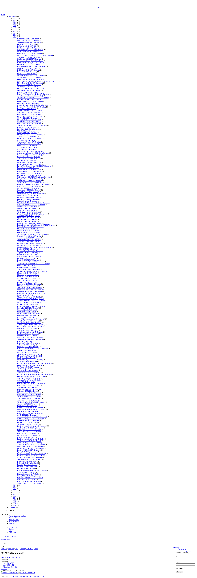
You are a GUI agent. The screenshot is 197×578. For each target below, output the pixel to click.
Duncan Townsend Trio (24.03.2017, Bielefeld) (32, 348)
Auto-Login (180, 568)
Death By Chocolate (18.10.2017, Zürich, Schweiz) (34, 184)
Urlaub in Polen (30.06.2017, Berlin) (29, 236)
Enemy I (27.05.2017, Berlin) (26, 258)
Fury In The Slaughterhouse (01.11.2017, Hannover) (34, 166)
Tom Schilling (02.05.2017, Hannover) (29, 288)
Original (10, 567)
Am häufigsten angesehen (17, 516)
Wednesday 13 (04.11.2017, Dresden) (29, 155)
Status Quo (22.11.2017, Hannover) (28, 112)
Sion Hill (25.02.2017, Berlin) (27, 387)
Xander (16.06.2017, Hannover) (27, 249)
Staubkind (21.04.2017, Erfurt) (27, 310)
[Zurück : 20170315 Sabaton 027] (9, 573)
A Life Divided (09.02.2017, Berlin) (29, 441)
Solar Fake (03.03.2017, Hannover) (28, 378)
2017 (14, 37)
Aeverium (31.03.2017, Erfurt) (27, 328)
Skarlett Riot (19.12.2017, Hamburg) (29, 59)
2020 (14, 29)
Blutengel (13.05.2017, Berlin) (27, 273)
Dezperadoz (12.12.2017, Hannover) (29, 85)
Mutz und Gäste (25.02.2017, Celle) (29, 393)
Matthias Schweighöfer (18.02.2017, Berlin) (31, 409)
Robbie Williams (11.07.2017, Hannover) (30, 227)
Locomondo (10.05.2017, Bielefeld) (29, 284)
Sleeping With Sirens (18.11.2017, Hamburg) (31, 125)
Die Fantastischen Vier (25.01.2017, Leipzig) (31, 470)
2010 (14, 494)
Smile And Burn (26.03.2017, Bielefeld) (30, 337)
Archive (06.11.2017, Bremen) (27, 147)
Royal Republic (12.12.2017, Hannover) (30, 79)
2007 (14, 500)
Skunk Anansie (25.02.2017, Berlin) (29, 395)
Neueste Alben (14, 520)
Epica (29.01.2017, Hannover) (27, 452)
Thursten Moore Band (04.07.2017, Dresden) (32, 234)
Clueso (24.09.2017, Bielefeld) (27, 206)
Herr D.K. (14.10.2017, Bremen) (28, 192)
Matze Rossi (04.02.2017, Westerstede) (30, 446)
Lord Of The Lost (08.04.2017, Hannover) (31, 319)
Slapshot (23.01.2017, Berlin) (26, 479)
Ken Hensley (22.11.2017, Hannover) (29, 114)
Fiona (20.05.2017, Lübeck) (26, 267)
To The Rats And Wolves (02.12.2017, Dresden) (33, 98)
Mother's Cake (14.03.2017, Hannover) (30, 360)
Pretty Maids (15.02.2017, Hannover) (29, 413)
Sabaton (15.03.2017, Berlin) (26, 350)
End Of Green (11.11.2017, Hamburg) (29, 138)
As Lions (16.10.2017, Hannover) (28, 188)
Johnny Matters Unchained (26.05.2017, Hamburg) (33, 264)
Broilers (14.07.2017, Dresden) (27, 221)
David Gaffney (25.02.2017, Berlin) (29, 389)
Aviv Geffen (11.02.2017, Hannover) (29, 431)
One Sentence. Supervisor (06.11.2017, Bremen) (33, 153)
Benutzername (180, 557)
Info (10, 531)
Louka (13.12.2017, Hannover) (27, 74)
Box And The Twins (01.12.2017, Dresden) (31, 107)
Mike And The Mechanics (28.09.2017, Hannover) (33, 203)
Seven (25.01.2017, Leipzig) (26, 472)
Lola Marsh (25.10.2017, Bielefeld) (28, 173)
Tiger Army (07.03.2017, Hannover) (29, 372)
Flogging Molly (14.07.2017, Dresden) (29, 223)
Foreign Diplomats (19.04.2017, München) (31, 306)
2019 (14, 31)
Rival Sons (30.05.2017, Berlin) (27, 254)
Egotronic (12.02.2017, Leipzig (27, 422)
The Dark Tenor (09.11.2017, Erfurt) (29, 144)
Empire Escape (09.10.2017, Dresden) (29, 197)
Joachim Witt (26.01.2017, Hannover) (29, 459)
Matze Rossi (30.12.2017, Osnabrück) (29, 40)
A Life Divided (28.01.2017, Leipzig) (29, 457)
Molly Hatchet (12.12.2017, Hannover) (30, 83)
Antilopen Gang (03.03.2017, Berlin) (29, 380)
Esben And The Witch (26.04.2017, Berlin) (31, 293)
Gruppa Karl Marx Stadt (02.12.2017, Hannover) (33, 105)
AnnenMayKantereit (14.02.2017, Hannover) (32, 417)
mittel (8, 563)
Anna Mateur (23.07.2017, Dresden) (29, 216)
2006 (14, 502)
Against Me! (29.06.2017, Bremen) (28, 238)
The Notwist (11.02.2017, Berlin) (28, 424)
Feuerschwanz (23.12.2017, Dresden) (29, 53)
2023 (14, 24)
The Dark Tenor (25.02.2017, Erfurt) (29, 396)
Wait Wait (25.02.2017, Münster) (28, 400)
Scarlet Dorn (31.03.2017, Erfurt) (28, 330)
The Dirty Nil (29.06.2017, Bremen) (29, 240)
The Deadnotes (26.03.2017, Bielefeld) (30, 339)
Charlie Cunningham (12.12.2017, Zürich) (31, 75)
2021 (14, 27)
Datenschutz (40, 576)
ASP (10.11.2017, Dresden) (26, 140)
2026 (14, 18)
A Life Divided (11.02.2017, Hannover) (30, 428)
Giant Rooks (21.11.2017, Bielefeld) (29, 122)
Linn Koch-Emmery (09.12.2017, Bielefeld (31, 88)
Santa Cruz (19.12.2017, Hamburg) (28, 57)
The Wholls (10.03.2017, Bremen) (28, 369)
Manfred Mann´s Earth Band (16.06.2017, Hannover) (34, 247)
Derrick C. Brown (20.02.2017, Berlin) (30, 407)
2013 (14, 489)
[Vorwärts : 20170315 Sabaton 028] (26, 573)
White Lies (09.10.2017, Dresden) (28, 195)
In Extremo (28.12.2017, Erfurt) (27, 46)
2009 (14, 496)
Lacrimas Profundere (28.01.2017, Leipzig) (31, 455)
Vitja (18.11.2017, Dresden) (26, 131)
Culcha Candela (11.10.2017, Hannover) (30, 194)
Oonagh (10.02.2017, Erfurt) (26, 437)
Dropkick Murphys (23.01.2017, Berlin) (30, 478)
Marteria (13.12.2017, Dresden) (27, 68)
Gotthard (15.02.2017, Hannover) (28, 411)
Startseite (4, 549)
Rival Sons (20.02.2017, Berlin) (27, 406)
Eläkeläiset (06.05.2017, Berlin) (27, 286)
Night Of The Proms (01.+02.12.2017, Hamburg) (33, 94)
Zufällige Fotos (14, 521)
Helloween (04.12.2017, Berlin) (27, 92)
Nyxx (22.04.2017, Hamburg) (27, 304)
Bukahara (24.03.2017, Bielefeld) (28, 347)
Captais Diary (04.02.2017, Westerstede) (30, 448)
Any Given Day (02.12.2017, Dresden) (30, 96)
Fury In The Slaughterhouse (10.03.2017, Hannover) (34, 363)
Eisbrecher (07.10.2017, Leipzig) (28, 199)
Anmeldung (175, 547)
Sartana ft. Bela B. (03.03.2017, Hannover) (31, 384)
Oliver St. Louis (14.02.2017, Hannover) (30, 419)
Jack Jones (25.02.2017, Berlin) (27, 391)
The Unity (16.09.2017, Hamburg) (28, 212)
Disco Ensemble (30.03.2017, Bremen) (30, 332)
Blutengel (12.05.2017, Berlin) (27, 277)
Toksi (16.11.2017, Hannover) (27, 136)
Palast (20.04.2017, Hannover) (27, 315)
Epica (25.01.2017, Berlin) (26, 468)
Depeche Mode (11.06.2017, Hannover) (30, 251)
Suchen (11, 529)
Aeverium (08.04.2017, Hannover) (28, 321)
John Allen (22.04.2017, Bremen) (28, 308)
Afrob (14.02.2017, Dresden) (26, 415)
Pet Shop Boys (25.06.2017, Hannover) (30, 243)
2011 (14, 492)
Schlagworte (13, 527)
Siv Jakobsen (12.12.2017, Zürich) (28, 77)
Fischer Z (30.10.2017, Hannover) (28, 168)
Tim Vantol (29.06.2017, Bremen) (28, 241)
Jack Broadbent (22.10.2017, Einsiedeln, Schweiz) (33, 177)
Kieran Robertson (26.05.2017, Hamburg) (31, 262)
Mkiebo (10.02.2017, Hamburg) (27, 435)
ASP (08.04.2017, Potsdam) (26, 317)
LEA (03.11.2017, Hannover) (26, 160)
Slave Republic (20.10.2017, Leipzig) (29, 181)
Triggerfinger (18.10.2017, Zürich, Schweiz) (31, 182)
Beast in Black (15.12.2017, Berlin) (28, 64)
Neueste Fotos (13, 518)
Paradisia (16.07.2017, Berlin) (27, 219)
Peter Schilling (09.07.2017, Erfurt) (28, 232)
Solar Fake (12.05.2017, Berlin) (27, 278)
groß (8, 565)
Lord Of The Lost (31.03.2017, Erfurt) (29, 326)
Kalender (12, 523)
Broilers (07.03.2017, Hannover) (27, 371)
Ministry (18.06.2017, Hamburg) (27, 245)
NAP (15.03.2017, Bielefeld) (26, 358)
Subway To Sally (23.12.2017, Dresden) (30, 50)
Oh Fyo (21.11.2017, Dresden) (27, 118)
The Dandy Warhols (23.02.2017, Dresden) (31, 402)
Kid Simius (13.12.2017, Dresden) (28, 70)
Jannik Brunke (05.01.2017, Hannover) (30, 483)
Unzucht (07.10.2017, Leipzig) (27, 201)
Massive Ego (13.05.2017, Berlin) (28, 275)
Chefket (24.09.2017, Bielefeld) (27, 208)
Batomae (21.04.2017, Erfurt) (26, 312)
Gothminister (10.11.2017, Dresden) (29, 142)
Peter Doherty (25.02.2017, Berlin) (28, 385)
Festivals (12, 507)
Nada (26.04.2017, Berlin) (25, 295)
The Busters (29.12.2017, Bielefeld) (29, 42)
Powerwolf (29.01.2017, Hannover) (29, 450)
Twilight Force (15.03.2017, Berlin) (28, 354)
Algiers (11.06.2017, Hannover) (27, 253)
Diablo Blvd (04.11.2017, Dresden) (28, 157)
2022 (14, 26)
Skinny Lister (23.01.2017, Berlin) (28, 476)
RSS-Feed (12, 533)
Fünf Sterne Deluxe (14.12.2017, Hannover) (31, 66)
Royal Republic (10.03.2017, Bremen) (29, 365)
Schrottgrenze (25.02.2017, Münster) (29, 398)
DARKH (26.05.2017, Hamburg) (28, 260)
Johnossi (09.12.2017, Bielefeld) (27, 87)
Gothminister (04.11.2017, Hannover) (29, 151)
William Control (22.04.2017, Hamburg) (30, 302)
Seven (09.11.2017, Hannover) (27, 146)
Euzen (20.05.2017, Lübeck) (26, 265)
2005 (14, 503)
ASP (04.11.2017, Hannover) (26, 149)
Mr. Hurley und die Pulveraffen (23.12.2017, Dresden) (35, 55)
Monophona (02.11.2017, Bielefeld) (29, 162)
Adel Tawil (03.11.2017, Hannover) (29, 158)
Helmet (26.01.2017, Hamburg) (27, 463)
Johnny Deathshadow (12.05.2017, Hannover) (32, 271)
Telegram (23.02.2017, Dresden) (27, 404)
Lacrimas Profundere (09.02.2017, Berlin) (30, 439)
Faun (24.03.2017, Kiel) (25, 341)
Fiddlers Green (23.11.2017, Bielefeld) (29, 111)
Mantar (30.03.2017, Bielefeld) (27, 336)
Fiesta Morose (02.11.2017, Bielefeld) (29, 164)
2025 (14, 20)
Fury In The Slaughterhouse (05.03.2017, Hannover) (34, 374)
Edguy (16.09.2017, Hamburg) (27, 210)
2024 (14, 22)
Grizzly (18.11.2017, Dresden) (27, 133)
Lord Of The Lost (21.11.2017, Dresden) (30, 116)
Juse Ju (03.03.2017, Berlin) (26, 382)
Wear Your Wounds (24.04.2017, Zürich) (30, 299)
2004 (14, 505)
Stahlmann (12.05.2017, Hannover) (28, 269)
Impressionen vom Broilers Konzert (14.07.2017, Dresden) (36, 225)
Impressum (32, 576)
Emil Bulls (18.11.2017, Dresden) (28, 129)
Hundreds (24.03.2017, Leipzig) (27, 343)
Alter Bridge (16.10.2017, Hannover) (29, 186)
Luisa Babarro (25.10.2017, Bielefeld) (29, 175)
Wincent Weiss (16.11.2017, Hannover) (30, 134)
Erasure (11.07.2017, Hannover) (27, 229)
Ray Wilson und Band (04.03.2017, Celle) (31, 376)
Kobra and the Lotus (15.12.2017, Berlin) (30, 63)
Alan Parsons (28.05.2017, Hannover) (29, 256)
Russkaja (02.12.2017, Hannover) (28, 103)
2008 (14, 498)
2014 (14, 487)
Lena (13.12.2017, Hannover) (27, 72)
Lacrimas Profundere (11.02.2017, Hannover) (32, 426)
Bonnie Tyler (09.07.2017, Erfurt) (28, 230)
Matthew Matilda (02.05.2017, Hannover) (30, 289)
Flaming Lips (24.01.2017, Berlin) (28, 474)
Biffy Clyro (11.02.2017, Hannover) (29, 430)
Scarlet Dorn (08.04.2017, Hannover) (29, 323)
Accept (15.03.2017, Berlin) (26, 352)
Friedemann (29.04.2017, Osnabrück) (29, 291)
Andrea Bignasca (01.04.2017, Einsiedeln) (31, 324)
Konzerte (12, 16)
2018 (14, 33)
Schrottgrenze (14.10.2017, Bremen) (29, 190)
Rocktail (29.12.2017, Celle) (26, 44)
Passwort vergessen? (184, 551)
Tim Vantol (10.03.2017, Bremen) (28, 367)
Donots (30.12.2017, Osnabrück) (28, 39)
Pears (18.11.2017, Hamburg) (26, 127)
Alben (3, 15)
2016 (14, 485)
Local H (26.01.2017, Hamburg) (27, 465)
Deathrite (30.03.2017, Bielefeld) (28, 334)
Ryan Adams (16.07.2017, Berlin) (28, 217)
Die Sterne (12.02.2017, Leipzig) (28, 420)
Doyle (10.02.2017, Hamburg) (27, 433)
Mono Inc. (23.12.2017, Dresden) (28, 51)
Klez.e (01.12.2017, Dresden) (27, 109)
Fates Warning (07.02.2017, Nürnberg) (29, 443)
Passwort (178, 562)
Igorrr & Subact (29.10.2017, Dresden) (29, 171)
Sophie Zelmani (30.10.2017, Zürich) (29, 170)
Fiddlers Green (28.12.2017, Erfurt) (28, 48)
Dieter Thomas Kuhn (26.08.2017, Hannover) (32, 214)
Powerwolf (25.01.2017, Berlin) (27, 467)
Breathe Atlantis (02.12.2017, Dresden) (30, 101)
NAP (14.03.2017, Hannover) (27, 361)
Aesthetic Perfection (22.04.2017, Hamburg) (31, 301)
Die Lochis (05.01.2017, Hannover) (29, 481)
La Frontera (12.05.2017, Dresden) (28, 282)
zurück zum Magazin (22, 576)
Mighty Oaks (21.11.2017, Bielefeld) (29, 120)
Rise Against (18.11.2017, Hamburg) (29, 123)
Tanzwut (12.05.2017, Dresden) (27, 280)
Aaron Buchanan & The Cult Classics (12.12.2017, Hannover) (37, 81)
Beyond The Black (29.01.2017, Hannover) (31, 454)
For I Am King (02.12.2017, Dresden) (29, 99)
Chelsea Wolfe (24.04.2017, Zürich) (29, 297)
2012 (14, 491)
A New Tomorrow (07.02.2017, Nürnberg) (31, 444)
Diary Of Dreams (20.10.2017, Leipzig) (30, 179)
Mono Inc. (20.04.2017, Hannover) (28, 313)
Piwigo (11, 576)
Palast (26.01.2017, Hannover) (27, 461)
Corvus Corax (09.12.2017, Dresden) (29, 90)
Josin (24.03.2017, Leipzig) (26, 345)
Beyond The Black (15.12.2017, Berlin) (30, 61)
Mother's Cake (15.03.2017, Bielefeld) (29, 356)
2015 (14, 35)
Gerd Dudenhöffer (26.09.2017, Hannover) (31, 205)
